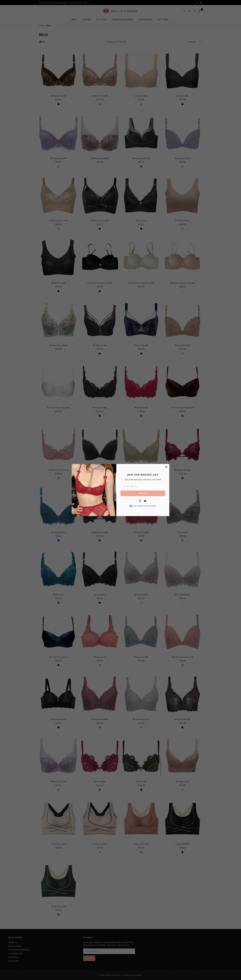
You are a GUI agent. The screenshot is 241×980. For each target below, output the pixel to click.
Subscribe (142, 493)
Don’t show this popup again (144, 506)
